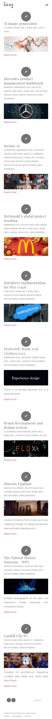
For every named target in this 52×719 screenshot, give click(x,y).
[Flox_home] (26, 448)
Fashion (7, 157)
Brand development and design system (23, 425)
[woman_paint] (26, 44)
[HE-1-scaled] (26, 508)
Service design (29, 165)
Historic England (17, 483)
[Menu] (47, 5)
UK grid (43, 435)
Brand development (13, 488)
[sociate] (26, 181)
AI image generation (20, 23)
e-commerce (37, 154)
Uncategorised (11, 299)
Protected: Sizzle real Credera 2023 (21, 351)
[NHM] (26, 586)
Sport (38, 644)
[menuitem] (47, 5)
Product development (15, 95)
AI (5, 27)
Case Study (36, 87)
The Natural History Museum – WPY (20, 559)
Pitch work (41, 91)
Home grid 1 (20, 27)
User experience (37, 232)
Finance (22, 228)
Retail (18, 165)
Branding (8, 87)
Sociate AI (12, 146)
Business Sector (22, 87)
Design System (11, 228)
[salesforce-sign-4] (26, 313)
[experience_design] (26, 377)
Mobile (40, 157)
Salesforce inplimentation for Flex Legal (25, 284)
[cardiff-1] (26, 660)
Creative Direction (13, 154)
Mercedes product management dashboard (23, 80)
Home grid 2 (32, 27)
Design (10, 27)
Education (26, 492)
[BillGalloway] (21, 5)
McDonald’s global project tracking (25, 218)
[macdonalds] (26, 246)
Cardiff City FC (16, 636)
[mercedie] (26, 111)
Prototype (32, 95)
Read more (10, 54)
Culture (8, 492)
